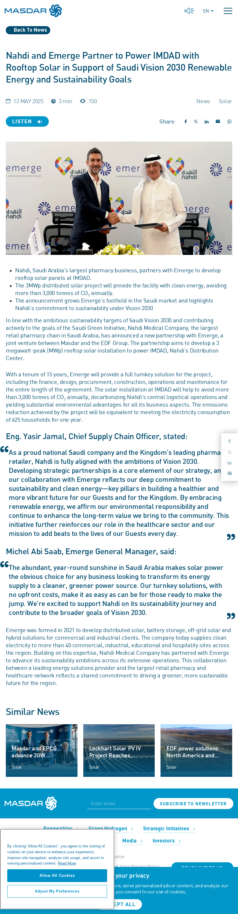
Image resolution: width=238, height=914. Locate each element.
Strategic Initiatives (166, 828)
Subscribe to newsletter (193, 804)
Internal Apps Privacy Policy (130, 866)
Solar (17, 767)
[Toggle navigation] (228, 11)
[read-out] (189, 11)
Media (130, 841)
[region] (57, 869)
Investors (164, 841)
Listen (23, 121)
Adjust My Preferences (57, 891)
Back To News (29, 30)
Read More (67, 863)
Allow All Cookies (57, 875)
